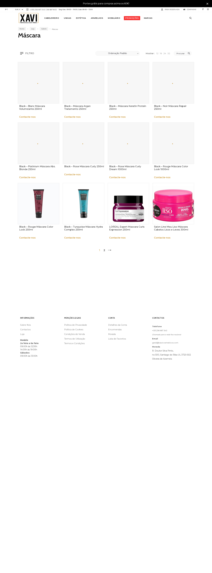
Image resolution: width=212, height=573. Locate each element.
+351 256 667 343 (159, 330)
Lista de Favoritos (117, 338)
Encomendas (115, 329)
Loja (32, 29)
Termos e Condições (74, 343)
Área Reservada (172, 9)
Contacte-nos (27, 117)
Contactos (25, 329)
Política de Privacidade (75, 325)
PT (6, 9)
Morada (112, 334)
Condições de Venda (74, 334)
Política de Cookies (73, 329)
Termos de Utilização (74, 338)
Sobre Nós (25, 325)
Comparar (191, 9)
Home (22, 29)
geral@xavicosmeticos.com (165, 343)
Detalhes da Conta (117, 325)
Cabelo (44, 29)
